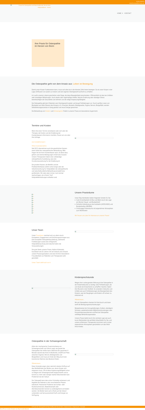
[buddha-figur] (33, 197)
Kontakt (128, 13)
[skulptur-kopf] (33, 205)
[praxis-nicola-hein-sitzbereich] (33, 211)
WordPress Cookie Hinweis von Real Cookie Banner (14, 409)
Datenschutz (67, 407)
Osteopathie (39, 51)
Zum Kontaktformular (38, 142)
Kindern (48, 111)
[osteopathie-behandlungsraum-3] (33, 199)
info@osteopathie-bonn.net (136, 3)
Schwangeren (58, 111)
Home (119, 13)
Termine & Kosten (41, 54)
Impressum (76, 407)
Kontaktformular (40, 62)
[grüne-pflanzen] (33, 213)
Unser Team (39, 60)
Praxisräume (39, 57)
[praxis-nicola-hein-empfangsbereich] (33, 207)
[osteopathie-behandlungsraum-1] (33, 195)
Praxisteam (40, 235)
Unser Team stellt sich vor (40, 262)
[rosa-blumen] (33, 209)
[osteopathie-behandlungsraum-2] (33, 203)
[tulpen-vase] (33, 201)
